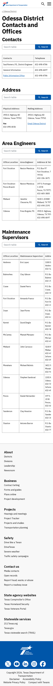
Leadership (9, 465)
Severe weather (12, 551)
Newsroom (9, 470)
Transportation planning (16, 527)
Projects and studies (14, 523)
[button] (43, 4)
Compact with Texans (39, 682)
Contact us (11, 567)
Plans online (10, 494)
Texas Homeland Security (16, 604)
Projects (10, 509)
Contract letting (12, 485)
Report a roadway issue (15, 584)
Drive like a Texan (12, 542)
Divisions (8, 461)
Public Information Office (14, 75)
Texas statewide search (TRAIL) (19, 632)
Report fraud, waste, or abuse (18, 580)
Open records (10, 575)
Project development (14, 499)
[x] (8, 664)
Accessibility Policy (32, 679)
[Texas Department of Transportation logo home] (15, 4)
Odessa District (10, 11)
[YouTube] (17, 664)
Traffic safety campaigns (16, 556)
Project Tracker (11, 518)
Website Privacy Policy (14, 682)
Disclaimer (14, 679)
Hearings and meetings (15, 513)
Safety (8, 538)
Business (10, 481)
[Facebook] (43, 664)
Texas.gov (9, 628)
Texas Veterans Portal (15, 608)
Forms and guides (12, 489)
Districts (8, 456)
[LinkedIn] (25, 664)
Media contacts (11, 571)
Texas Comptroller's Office (17, 599)
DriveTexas (9, 547)
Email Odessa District (37, 123)
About (8, 452)
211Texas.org (11, 623)
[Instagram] (34, 664)
